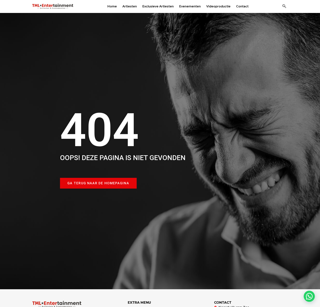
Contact (242, 6)
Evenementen (190, 6)
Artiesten (129, 6)
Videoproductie (218, 6)
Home (112, 6)
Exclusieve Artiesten (158, 6)
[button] (284, 6)
